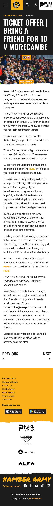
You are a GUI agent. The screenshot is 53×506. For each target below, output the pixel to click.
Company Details (10, 382)
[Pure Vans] (46, 5)
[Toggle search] (27, 5)
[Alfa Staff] (26, 464)
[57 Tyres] (26, 452)
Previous (9, 354)
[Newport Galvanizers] (26, 440)
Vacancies (7, 399)
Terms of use (8, 396)
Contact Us (7, 385)
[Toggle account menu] (35, 5)
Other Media (35, 498)
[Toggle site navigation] (5, 5)
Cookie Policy (8, 389)
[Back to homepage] (16, 5)
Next (47, 354)
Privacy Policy (8, 392)
